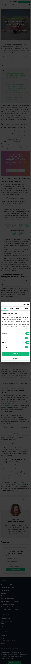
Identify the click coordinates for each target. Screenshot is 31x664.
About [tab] (26, 308)
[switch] (27, 338)
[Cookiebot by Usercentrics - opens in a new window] (23, 304)
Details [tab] (11, 308)
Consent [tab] (4, 308)
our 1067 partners (10, 316)
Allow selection (15, 358)
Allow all (15, 353)
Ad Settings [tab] (19, 308)
